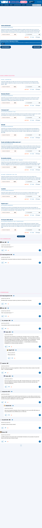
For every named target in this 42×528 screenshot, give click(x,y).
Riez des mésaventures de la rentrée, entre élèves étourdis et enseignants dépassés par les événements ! (21, 42)
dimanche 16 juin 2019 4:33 (5, 422)
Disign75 (10, 350)
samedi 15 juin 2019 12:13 (5, 366)
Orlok (3, 242)
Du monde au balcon (6, 158)
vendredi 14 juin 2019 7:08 (5, 257)
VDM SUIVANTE (36, 47)
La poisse (3, 188)
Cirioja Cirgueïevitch (6, 254)
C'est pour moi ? (5, 110)
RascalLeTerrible (5, 419)
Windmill (7, 405)
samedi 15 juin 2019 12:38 (5, 394)
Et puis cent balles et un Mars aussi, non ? (11, 142)
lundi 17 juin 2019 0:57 (11, 352)
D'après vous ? (4, 203)
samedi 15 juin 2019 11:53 (5, 323)
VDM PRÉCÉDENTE (6, 47)
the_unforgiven (5, 320)
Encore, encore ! (21, 236)
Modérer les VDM (31, 2)
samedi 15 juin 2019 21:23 (9, 408)
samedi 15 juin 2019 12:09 (9, 334)
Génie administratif (6, 25)
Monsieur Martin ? (5, 94)
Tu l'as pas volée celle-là (7, 219)
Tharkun (7, 332)
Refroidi (3, 124)
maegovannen (5, 391)
